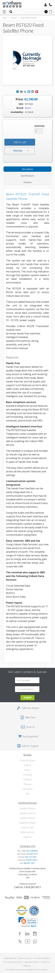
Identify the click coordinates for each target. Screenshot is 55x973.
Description (27, 169)
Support (28, 836)
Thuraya (27, 784)
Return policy (24, 958)
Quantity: (40, 125)
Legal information (31, 962)
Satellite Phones (27, 808)
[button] (28, 922)
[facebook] (19, 933)
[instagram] (35, 933)
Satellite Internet (28, 813)
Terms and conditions (41, 958)
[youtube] (27, 941)
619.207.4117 (32, 854)
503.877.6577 (32, 860)
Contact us (45, 962)
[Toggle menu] (4, 11)
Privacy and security (13, 962)
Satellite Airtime (27, 818)
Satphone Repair (27, 822)
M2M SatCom (27, 832)
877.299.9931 (32, 851)
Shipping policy (10, 958)
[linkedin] (27, 933)
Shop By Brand (27, 760)
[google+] (35, 941)
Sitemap (27, 966)
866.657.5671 (29, 863)
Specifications (27, 175)
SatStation (27, 788)
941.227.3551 (31, 857)
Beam (27, 769)
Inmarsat (27, 774)
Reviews (28, 182)
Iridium (27, 765)
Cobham (27, 779)
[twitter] (20, 941)
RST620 (29, 103)
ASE (27, 793)
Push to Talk (27, 827)
